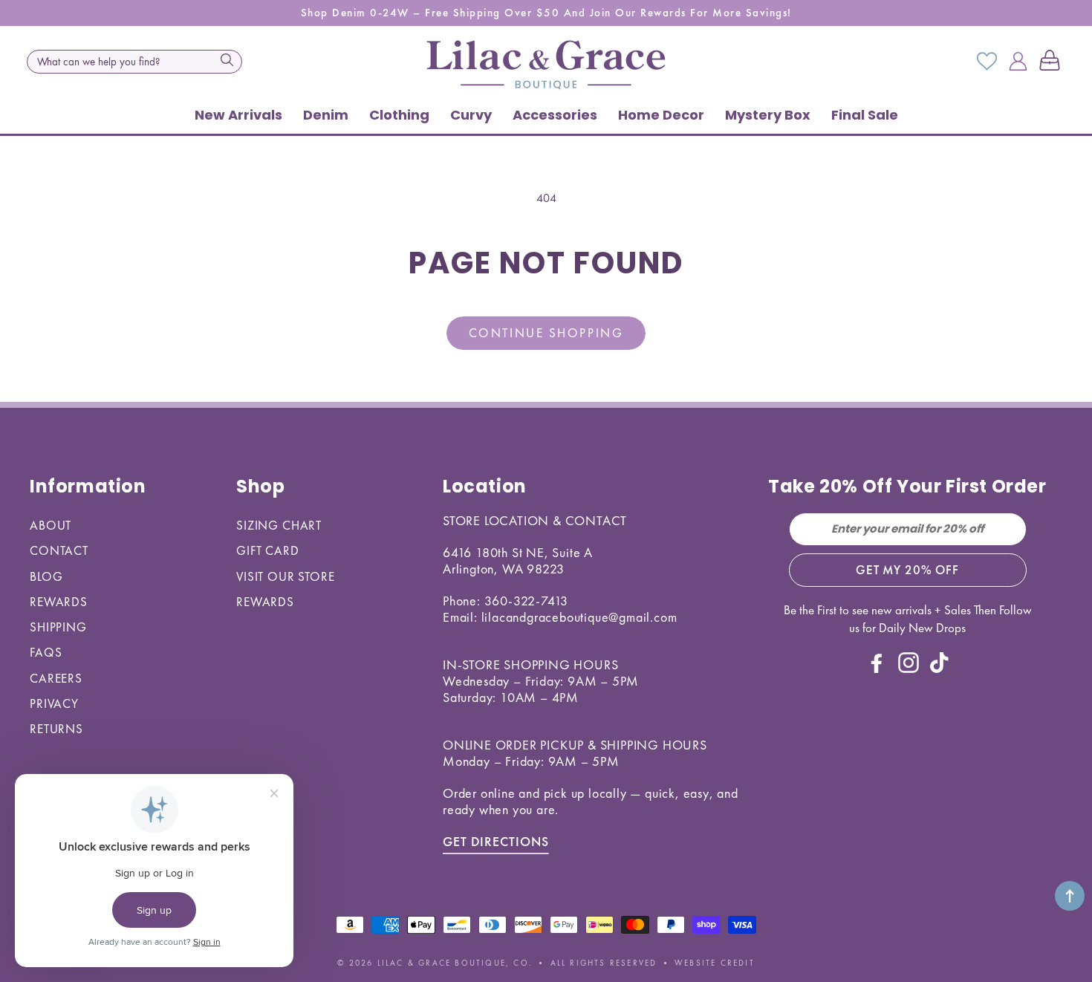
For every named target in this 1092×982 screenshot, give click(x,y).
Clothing (399, 114)
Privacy (54, 703)
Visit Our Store (285, 576)
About (50, 525)
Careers (56, 678)
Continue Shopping (546, 333)
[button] (1052, 61)
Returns (56, 729)
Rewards (59, 602)
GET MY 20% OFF (907, 570)
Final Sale (864, 114)
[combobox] (134, 62)
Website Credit (715, 962)
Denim (325, 114)
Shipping (58, 627)
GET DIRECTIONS (496, 841)
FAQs (46, 652)
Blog (46, 576)
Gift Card (267, 550)
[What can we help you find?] (226, 60)
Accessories (555, 114)
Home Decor (661, 114)
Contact (59, 550)
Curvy (471, 114)
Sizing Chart (279, 525)
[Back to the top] (1070, 896)
